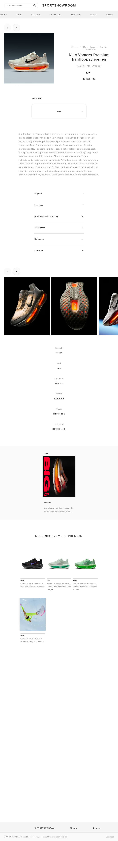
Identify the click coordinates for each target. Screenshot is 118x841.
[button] (82, 193)
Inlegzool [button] (38, 250)
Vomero (93, 47)
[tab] (59, 193)
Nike (84, 47)
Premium (104, 47)
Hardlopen (59, 414)
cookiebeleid (61, 837)
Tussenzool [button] (39, 228)
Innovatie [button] (38, 205)
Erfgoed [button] (38, 193)
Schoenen (75, 47)
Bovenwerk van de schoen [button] (46, 216)
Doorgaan (110, 837)
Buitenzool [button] (39, 239)
